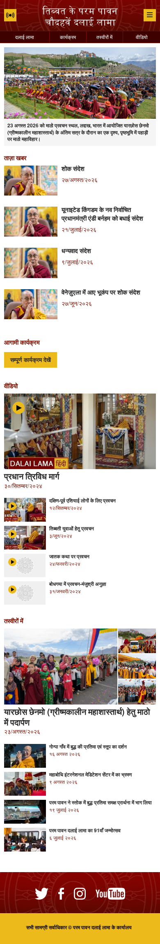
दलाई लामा (24, 36)
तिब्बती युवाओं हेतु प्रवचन (71, 528)
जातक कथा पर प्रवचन (69, 556)
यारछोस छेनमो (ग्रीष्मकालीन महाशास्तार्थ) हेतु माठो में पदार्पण (77, 717)
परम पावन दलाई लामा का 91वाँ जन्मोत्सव (85, 830)
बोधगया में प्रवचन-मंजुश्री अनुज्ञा (77, 583)
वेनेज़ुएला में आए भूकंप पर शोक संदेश (101, 292)
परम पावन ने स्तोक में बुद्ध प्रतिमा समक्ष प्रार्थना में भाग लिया (100, 802)
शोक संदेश (73, 168)
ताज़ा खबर (15, 157)
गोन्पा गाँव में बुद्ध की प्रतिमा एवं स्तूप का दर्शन (88, 746)
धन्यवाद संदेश (76, 250)
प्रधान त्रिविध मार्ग (31, 476)
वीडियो (142, 36)
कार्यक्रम (68, 36)
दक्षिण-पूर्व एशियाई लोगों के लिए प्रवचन (82, 500)
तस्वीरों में (104, 36)
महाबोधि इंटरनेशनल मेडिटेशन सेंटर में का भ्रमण (90, 774)
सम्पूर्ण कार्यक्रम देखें (30, 360)
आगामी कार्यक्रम (22, 342)
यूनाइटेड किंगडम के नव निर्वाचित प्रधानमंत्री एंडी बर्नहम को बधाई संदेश (102, 214)
